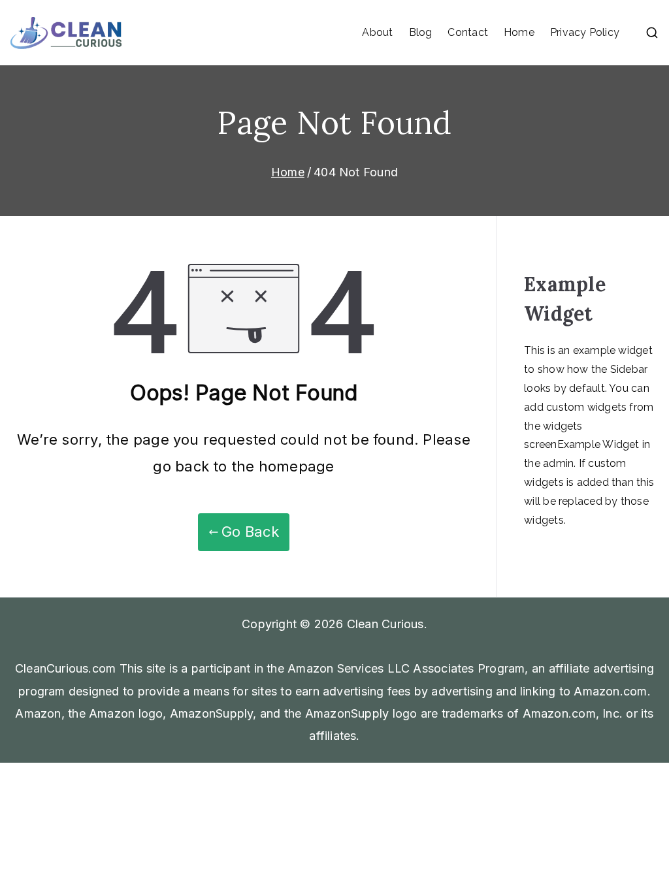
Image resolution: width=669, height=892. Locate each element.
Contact (468, 32)
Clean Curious (385, 624)
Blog (420, 32)
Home (519, 32)
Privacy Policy (584, 32)
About (377, 32)
